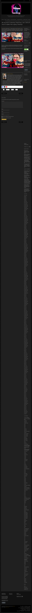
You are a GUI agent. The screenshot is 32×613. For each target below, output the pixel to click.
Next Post (21, 93)
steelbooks (21, 30)
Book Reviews (25, 439)
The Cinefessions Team (19, 19)
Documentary (25, 466)
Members (29, 606)
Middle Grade (25, 512)
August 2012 (25, 384)
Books (25, 441)
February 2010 (25, 411)
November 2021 (26, 262)
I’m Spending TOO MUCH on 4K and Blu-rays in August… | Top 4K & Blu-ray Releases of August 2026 (27, 165)
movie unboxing (21, 29)
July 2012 (25, 385)
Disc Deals (25, 465)
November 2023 (26, 234)
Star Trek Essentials (26, 548)
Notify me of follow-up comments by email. (8, 116)
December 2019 (26, 289)
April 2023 (25, 242)
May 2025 (25, 213)
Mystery (25, 521)
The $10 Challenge (26, 554)
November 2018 (26, 301)
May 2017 (25, 322)
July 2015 (25, 348)
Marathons (25, 507)
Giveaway (25, 486)
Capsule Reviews (26, 444)
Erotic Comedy (25, 474)
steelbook (15, 30)
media (16, 29)
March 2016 (25, 338)
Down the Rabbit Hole (26, 468)
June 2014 (25, 362)
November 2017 (26, 315)
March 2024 (25, 229)
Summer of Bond (26, 549)
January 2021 (25, 274)
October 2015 (25, 344)
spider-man (11, 30)
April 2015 (25, 351)
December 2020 (26, 275)
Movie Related (26, 514)
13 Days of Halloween (26, 417)
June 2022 (25, 254)
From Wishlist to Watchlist (27, 485)
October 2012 (25, 383)
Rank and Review (26, 529)
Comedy (25, 458)
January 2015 (25, 355)
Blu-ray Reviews (26, 434)
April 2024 (25, 228)
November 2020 (26, 276)
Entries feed (25, 587)
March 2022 (25, 257)
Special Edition (26, 546)
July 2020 (25, 281)
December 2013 (26, 369)
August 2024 (25, 223)
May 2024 (25, 227)
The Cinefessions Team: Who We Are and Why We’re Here (24, 607)
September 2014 (26, 358)
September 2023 (26, 236)
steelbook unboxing (18, 30)
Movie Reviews (26, 515)
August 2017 (25, 318)
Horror (25, 492)
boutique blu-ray (5, 29)
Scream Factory (8, 30)
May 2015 (25, 350)
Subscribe (26, 69)
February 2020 (25, 287)
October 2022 (25, 249)
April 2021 (25, 270)
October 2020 (25, 277)
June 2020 (25, 282)
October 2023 (25, 235)
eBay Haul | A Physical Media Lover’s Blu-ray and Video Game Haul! (27, 155)
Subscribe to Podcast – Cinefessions (27, 51)
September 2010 (26, 403)
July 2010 (25, 405)
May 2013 (25, 376)
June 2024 (25, 226)
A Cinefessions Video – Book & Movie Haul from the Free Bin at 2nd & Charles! (27, 186)
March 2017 (25, 324)
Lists (24, 505)
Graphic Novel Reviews (27, 488)
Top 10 (25, 564)
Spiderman (13, 30)
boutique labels (9, 29)
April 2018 (25, 309)
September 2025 (26, 208)
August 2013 (25, 372)
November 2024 (26, 220)
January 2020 (25, 288)
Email (2, 111)
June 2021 (25, 268)
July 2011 (25, 392)
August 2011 (25, 391)
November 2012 (26, 382)
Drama (25, 471)
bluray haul (3, 29)
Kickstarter (25, 500)
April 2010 (25, 409)
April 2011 (25, 396)
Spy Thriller (25, 547)
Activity (23, 606)
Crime (24, 461)
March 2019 (25, 297)
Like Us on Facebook (10, 594)
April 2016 (25, 337)
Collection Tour (26, 454)
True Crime (25, 569)
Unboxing (3, 31)
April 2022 (25, 256)
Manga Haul (25, 506)
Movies (2, 30)
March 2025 (25, 215)
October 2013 (25, 370)
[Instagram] (3, 87)
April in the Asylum (26, 433)
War (24, 577)
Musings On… (25, 520)
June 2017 (25, 321)
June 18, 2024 (3, 28)
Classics (25, 452)
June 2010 (25, 406)
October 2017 (25, 316)
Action (25, 424)
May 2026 (25, 199)
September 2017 (26, 317)
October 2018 (25, 302)
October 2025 (25, 207)
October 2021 (25, 263)
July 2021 (25, 267)
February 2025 (25, 216)
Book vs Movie (26, 440)
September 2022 (26, 250)
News (24, 522)
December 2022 (26, 247)
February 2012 (25, 389)
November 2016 (26, 329)
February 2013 (25, 379)
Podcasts (8, 19)
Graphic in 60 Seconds (26, 487)
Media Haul (14, 28)
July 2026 (25, 196)
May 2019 (25, 295)
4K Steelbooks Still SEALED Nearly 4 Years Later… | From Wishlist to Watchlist (27, 158)
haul (11, 29)
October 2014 (25, 357)
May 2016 (25, 336)
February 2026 (25, 202)
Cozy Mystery (25, 460)
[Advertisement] (27, 56)
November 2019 (26, 290)
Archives (29, 19)
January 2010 (25, 412)
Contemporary (26, 459)
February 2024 (25, 230)
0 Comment (19, 28)
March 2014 (25, 365)
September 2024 (26, 222)
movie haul (18, 29)
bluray (21, 28)
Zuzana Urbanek (26, 188)
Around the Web (25, 19)
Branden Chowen (7, 28)
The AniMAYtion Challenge (27, 555)
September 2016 (26, 331)
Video (24, 572)
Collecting (12, 28)
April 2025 (25, 214)
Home (20, 606)
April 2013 (25, 377)
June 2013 (25, 375)
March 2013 (25, 378)
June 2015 (25, 349)
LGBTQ (25, 501)
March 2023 (25, 243)
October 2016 (25, 330)
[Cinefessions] (16, 3)
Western (25, 578)
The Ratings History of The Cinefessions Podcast (25, 608)
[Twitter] (4, 87)
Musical (25, 519)
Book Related (25, 438)
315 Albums (25, 420)
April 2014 (25, 364)
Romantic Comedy (26, 535)
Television (25, 553)
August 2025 (25, 209)
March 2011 (25, 397)
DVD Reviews (25, 473)
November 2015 (26, 343)
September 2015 (26, 345)
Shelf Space (25, 542)
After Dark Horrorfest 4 (27, 431)
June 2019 (25, 294)
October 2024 (25, 221)
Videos (16, 28)
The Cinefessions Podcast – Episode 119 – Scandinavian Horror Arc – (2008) (27, 172)
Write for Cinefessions (13, 19)
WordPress (14, 606)
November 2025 (26, 206)
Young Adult (25, 582)
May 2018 (25, 308)
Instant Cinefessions (26, 499)
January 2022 (25, 260)
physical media (4, 30)
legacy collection (13, 29)
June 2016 (25, 335)
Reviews (3, 19)
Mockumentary (26, 513)
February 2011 (25, 398)
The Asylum (25, 556)
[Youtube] (6, 87)
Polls (24, 527)
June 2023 (25, 240)
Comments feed (26, 588)
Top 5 (24, 565)
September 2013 (26, 371)
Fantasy (25, 478)
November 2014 (26, 356)
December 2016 (26, 328)
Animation (25, 432)
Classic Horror (25, 451)
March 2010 (25, 410)
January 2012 (25, 390)
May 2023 (25, 241)
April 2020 (25, 284)
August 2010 (25, 404)
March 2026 (25, 201)
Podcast (25, 526)
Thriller (25, 562)
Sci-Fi (24, 539)
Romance (25, 534)
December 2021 (26, 261)
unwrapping (5, 31)
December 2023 (26, 233)
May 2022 (25, 255)
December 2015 (26, 342)
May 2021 (25, 269)
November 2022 (26, 248)
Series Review (25, 541)
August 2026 (25, 195)
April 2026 (25, 200)
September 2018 (26, 303)
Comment (3, 101)
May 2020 (25, 283)
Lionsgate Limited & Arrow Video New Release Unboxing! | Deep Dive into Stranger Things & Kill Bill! (27, 161)
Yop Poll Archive (28, 609)
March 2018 (25, 310)
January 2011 (25, 399)
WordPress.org (26, 589)
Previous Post (4, 93)
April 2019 (25, 296)
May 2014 (25, 363)
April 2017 (25, 323)
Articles (5, 19)
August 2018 (25, 304)
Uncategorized (26, 571)
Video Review (25, 575)
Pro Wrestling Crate (26, 528)
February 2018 (25, 311)
